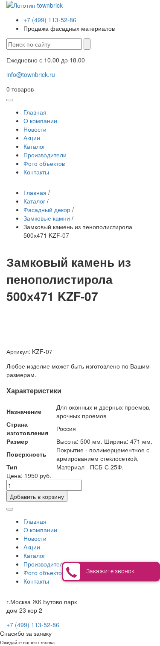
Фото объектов (44, 163)
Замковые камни (46, 218)
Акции (31, 137)
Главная (35, 112)
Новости (35, 129)
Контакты (36, 172)
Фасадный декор (46, 209)
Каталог (34, 146)
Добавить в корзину (37, 496)
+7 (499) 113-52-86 (49, 19)
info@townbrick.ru (30, 74)
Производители (45, 154)
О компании (40, 120)
